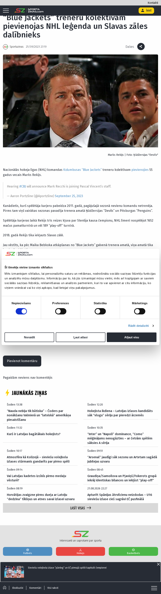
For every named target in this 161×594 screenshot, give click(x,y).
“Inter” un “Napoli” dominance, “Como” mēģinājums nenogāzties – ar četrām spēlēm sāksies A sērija (119, 438)
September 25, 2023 (69, 196)
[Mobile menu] (7, 11)
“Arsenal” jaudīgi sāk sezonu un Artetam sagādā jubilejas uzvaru (122, 459)
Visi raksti (52, 587)
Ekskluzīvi (17, 587)
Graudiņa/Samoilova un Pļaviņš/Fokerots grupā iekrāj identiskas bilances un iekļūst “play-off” (121, 478)
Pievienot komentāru (22, 361)
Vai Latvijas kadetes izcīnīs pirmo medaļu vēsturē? (36, 478)
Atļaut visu (131, 337)
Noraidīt (29, 337)
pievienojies (140, 170)
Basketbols (133, 553)
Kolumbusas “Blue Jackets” (82, 170)
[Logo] (29, 11)
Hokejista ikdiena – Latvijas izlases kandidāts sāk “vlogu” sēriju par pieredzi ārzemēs (120, 413)
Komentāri (35, 587)
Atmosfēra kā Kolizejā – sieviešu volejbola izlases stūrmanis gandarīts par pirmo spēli (38, 459)
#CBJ (22, 186)
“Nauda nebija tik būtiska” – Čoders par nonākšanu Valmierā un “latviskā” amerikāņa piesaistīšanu (39, 415)
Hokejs (80, 553)
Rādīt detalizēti (138, 325)
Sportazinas (17, 46)
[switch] (60, 311)
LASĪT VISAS (77, 508)
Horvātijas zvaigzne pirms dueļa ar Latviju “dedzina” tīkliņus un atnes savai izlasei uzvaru (41, 497)
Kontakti (153, 3)
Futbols (27, 553)
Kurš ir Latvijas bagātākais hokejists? (33, 434)
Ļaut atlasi (80, 337)
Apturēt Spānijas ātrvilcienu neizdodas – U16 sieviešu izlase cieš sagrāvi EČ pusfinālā (119, 497)
